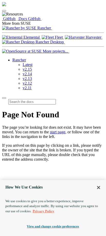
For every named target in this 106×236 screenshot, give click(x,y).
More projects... (55, 51)
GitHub (9, 19)
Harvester (93, 37)
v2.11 (27, 88)
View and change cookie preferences (53, 226)
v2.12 (27, 83)
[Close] (98, 187)
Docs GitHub (29, 19)
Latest (27, 64)
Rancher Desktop (49, 42)
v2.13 (27, 78)
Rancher (44, 28)
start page (57, 132)
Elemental (31, 37)
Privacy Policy (43, 211)
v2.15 (27, 69)
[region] (53, 208)
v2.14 (27, 74)
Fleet (59, 37)
